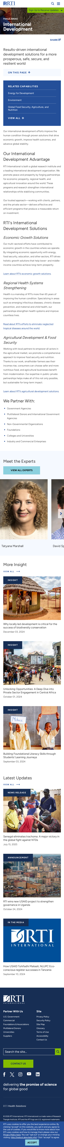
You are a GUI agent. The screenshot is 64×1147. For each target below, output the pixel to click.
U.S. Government (11, 1017)
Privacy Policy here (12, 1134)
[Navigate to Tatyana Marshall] (25, 510)
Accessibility (42, 1036)
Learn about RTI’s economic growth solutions (27, 273)
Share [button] (54, 39)
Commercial (9, 1020)
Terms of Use (42, 1032)
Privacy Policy (42, 1017)
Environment (15, 100)
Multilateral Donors (12, 1028)
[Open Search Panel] (52, 3)
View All (11, 571)
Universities (8, 1032)
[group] (25, 513)
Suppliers (7, 1036)
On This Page (17, 72)
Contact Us (41, 1040)
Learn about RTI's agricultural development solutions (31, 391)
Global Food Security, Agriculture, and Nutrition (28, 108)
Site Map (40, 1024)
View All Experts (22, 470)
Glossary (40, 1028)
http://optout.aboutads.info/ (24, 1137)
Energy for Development (21, 93)
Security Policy (43, 1020)
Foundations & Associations (16, 1024)
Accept (33, 1142)
